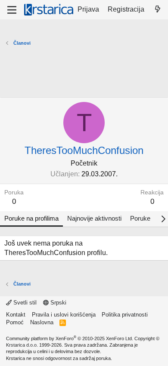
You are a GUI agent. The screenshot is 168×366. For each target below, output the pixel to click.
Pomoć (15, 322)
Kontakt (15, 314)
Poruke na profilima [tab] (31, 218)
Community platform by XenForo (69, 338)
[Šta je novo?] (157, 9)
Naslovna (41, 322)
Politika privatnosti (125, 314)
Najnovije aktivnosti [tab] (94, 218)
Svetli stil (24, 302)
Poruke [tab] (140, 218)
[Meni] (12, 9)
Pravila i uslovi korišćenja (64, 314)
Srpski (57, 302)
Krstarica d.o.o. (22, 345)
